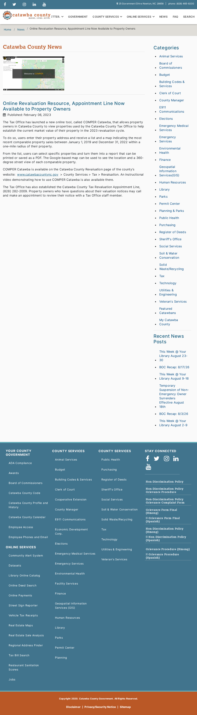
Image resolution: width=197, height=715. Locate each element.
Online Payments (20, 595)
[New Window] (5, 5)
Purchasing (167, 225)
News (163, 16)
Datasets (15, 565)
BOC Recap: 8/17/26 (174, 367)
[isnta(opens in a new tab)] (168, 459)
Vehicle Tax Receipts (23, 615)
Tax (161, 276)
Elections (166, 119)
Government (78, 16)
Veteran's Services (173, 301)
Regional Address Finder (26, 645)
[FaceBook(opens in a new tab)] (149, 459)
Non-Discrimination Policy (164, 482)
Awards (14, 473)
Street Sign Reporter (23, 605)
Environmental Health (169, 150)
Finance (165, 160)
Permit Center (169, 204)
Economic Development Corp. (71, 531)
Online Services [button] (139, 16)
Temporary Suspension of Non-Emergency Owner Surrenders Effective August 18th (174, 396)
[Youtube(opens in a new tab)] (149, 467)
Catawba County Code (24, 493)
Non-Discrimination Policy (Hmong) (164, 530)
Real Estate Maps (21, 625)
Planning (61, 657)
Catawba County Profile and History (28, 505)
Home (7, 29)
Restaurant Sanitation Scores (24, 667)
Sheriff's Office (170, 239)
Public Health (169, 218)
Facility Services (66, 583)
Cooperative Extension (71, 499)
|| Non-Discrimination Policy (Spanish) (166, 538)
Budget (164, 75)
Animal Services (171, 56)
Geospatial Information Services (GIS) (71, 605)
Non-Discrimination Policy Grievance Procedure (164, 490)
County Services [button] (106, 16)
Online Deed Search (23, 585)
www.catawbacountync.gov (37, 174)
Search (188, 16)
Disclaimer (73, 706)
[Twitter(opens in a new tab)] (158, 459)
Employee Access (21, 527)
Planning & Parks (171, 211)
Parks (163, 196)
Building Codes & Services (172, 84)
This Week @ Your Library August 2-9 (173, 423)
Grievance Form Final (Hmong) (161, 511)
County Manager (171, 100)
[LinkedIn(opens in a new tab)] (177, 459)
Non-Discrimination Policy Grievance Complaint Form (165, 500)
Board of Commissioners (170, 65)
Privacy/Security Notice (100, 706)
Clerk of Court (170, 93)
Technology (168, 283)
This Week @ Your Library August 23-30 (173, 356)
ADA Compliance (20, 463)
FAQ (175, 16)
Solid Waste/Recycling (171, 267)
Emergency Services (167, 139)
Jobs (12, 679)
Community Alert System (26, 555)
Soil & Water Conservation (169, 255)
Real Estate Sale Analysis (26, 635)
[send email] (14, 5)
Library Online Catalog (24, 575)
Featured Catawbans (167, 311)
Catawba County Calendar (27, 517)
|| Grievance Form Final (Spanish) (163, 519)
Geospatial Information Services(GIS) (169, 171)
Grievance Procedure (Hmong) (168, 549)
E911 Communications (171, 109)
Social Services (170, 246)
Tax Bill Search (19, 655)
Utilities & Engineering (168, 292)
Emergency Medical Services (174, 128)
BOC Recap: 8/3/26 (173, 414)
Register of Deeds (172, 232)
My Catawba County (168, 322)
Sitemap (125, 706)
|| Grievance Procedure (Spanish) (162, 556)
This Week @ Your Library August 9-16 (174, 376)
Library (164, 189)
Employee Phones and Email (28, 537)
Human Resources (172, 182)
